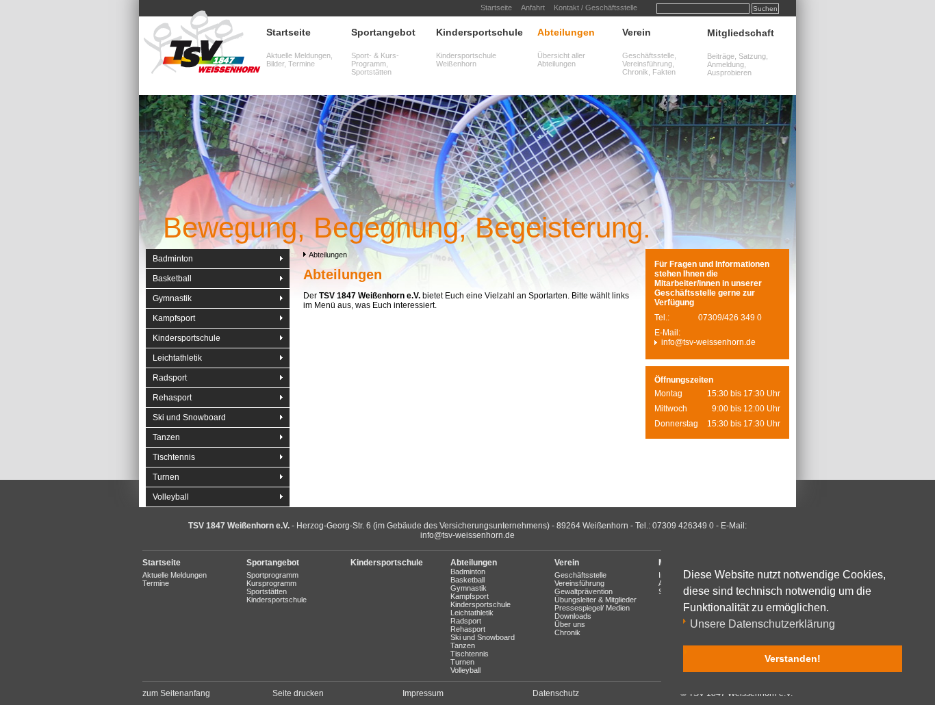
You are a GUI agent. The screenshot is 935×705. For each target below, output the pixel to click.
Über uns (569, 624)
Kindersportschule (479, 32)
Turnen (166, 477)
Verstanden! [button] (793, 658)
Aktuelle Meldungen (174, 575)
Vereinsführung (579, 583)
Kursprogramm (271, 583)
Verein (636, 32)
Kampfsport (174, 318)
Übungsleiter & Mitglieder (595, 599)
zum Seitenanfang (176, 693)
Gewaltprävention (583, 591)
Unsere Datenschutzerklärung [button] (762, 624)
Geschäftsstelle (580, 575)
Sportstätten (266, 591)
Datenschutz (556, 693)
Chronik (567, 632)
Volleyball (171, 497)
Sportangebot (383, 32)
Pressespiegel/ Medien (592, 608)
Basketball (172, 278)
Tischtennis (174, 457)
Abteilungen (566, 32)
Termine (155, 583)
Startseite (496, 7)
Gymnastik (172, 298)
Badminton (173, 259)
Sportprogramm (272, 575)
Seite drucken (298, 693)
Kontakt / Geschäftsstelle (595, 7)
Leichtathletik (177, 358)
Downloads (572, 616)
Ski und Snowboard (189, 417)
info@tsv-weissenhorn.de (708, 342)
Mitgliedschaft (740, 32)
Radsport (170, 378)
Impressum (423, 693)
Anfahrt (533, 7)
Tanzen (166, 437)
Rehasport (172, 397)
